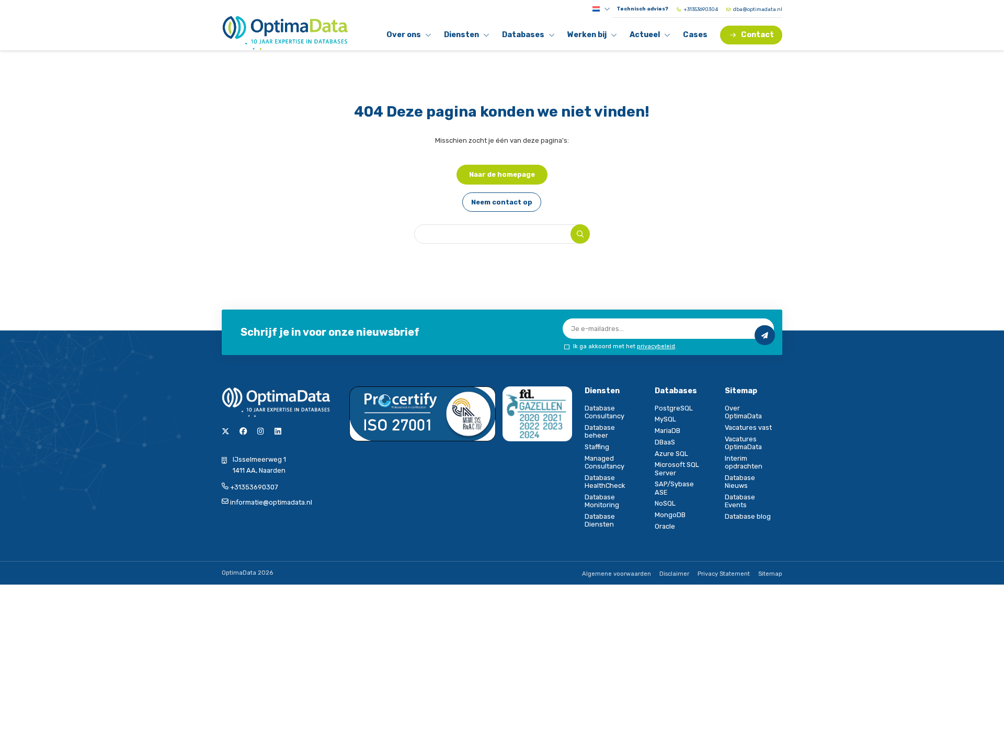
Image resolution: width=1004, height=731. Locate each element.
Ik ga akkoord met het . (625, 346)
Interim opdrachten (743, 462)
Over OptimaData (743, 412)
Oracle (665, 526)
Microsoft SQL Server (677, 468)
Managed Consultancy (604, 462)
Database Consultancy (604, 412)
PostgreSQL (674, 408)
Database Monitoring (602, 501)
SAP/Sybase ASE (674, 488)
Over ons (405, 36)
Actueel (648, 36)
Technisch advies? (642, 9)
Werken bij (587, 36)
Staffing (597, 447)
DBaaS (665, 442)
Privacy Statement (724, 573)
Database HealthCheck (605, 481)
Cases (695, 34)
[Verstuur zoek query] (580, 234)
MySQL (665, 419)
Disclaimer (674, 573)
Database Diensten (600, 520)
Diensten (462, 36)
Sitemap (770, 573)
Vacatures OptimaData (743, 443)
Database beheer (600, 431)
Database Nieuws (740, 481)
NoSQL (665, 503)
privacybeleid (656, 346)
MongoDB (670, 515)
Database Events (740, 501)
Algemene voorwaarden (616, 573)
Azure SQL (671, 454)
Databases (522, 36)
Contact (757, 34)
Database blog (748, 516)
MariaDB (667, 431)
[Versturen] (764, 335)
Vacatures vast (748, 427)
